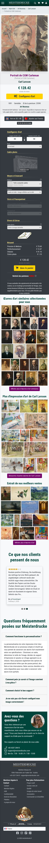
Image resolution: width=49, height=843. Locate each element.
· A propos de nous (9, 802)
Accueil (4, 9)
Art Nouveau (21, 9)
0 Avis (29, 123)
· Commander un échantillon (35, 797)
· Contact (6, 786)
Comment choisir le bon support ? (20, 690)
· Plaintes (6, 800)
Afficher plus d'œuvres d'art (25, 543)
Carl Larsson (32, 9)
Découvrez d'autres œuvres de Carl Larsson (24, 476)
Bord (8, 144)
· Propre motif (30, 783)
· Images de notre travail (33, 791)
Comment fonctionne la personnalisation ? (24, 636)
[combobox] (24, 146)
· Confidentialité (8, 794)
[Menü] (2, 3)
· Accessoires (30, 794)
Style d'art (12, 9)
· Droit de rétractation (10, 797)
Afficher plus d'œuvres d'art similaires (24, 389)
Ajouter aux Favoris (35, 118)
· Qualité (28, 789)
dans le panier (25, 268)
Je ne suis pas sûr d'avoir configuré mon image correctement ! (23, 700)
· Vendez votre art (31, 786)
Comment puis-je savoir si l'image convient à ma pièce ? (24, 681)
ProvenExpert (16, 599)
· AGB (5, 791)
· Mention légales (8, 789)
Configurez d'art (26, 96)
